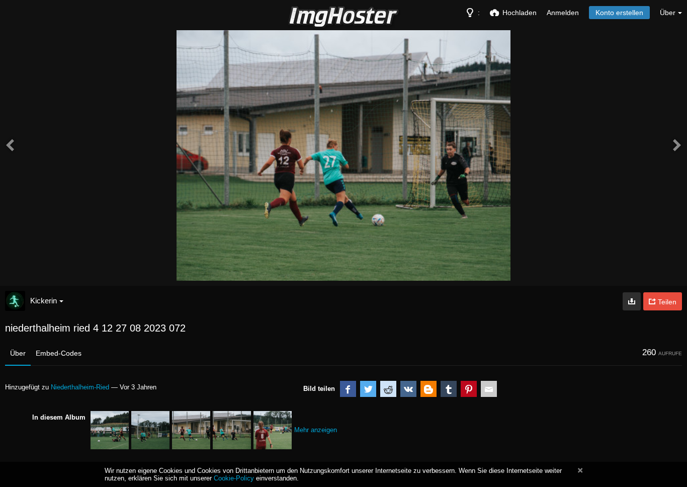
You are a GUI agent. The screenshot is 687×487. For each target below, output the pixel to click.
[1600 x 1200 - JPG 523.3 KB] (632, 301)
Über (18, 353)
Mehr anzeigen (315, 430)
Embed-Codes (58, 353)
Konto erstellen (619, 13)
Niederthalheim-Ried (80, 387)
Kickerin (43, 300)
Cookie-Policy (234, 478)
